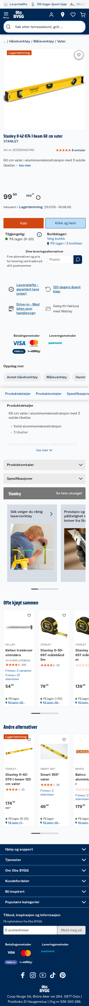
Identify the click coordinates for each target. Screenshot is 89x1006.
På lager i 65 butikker (15, 702)
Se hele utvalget (69, 493)
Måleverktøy (43, 41)
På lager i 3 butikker (66, 243)
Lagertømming (31, 207)
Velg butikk (56, 239)
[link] (71, 150)
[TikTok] (52, 975)
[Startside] (28, 15)
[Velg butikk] (62, 15)
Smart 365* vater (49, 776)
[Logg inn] (51, 15)
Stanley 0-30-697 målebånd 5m (52, 655)
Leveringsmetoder (62, 335)
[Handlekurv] (82, 15)
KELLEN (10, 644)
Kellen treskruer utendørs (19, 652)
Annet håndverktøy (22, 377)
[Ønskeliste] (73, 15)
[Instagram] (33, 975)
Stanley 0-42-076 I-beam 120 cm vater (18, 779)
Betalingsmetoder (27, 335)
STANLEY (10, 141)
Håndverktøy (19, 41)
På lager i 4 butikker (15, 822)
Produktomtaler (49, 394)
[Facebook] (23, 975)
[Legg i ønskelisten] (79, 55)
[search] (8, 26)
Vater (61, 41)
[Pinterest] (62, 975)
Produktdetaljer (18, 394)
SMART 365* (47, 768)
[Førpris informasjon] (38, 197)
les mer (25, 165)
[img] (19, 664)
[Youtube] (43, 975)
